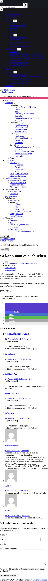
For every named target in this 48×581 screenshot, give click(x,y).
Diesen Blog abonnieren (19, 225)
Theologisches (15, 191)
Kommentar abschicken (9, 575)
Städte (12, 158)
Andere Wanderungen (23, 154)
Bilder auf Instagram (18, 176)
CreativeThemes (40, 580)
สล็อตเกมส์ (9, 413)
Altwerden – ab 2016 (18, 187)
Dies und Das (10, 268)
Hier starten (9, 100)
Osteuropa (19, 140)
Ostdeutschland (21, 129)
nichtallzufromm (6, 92)
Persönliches (15, 200)
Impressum (14, 227)
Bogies (7, 511)
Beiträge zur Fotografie (19, 174)
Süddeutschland (21, 131)
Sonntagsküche (11, 196)
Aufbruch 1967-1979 (18, 183)
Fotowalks (19, 156)
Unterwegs (9, 103)
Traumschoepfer (11, 446)
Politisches (14, 194)
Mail (11, 222)
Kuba (17, 112)
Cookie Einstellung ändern (25, 231)
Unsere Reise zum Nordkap (25, 107)
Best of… (13, 163)
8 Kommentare (10, 270)
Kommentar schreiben (9, 548)
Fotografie (9, 160)
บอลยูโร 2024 (10, 354)
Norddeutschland (21, 125)
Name (3, 535)
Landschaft (19, 169)
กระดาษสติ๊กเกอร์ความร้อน (17, 334)
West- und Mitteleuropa (24, 138)
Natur (17, 171)
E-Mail (3, 539)
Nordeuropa (19, 136)
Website (3, 544)
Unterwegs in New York (24, 114)
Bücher (17, 205)
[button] (12, 312)
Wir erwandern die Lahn (24, 151)
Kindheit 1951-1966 (18, 180)
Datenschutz (14, 229)
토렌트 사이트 (11, 374)
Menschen (19, 165)
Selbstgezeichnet (16, 214)
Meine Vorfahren (16, 216)
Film (16, 207)
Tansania (18, 116)
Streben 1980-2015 (17, 185)
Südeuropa (19, 143)
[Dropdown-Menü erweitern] (15, 103)
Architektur (19, 167)
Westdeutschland (21, 127)
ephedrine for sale (12, 393)
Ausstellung (19, 209)
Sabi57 (7, 486)
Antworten (28, 339)
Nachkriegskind (11, 178)
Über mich (14, 220)
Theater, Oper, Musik (23, 211)
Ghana (17, 109)
